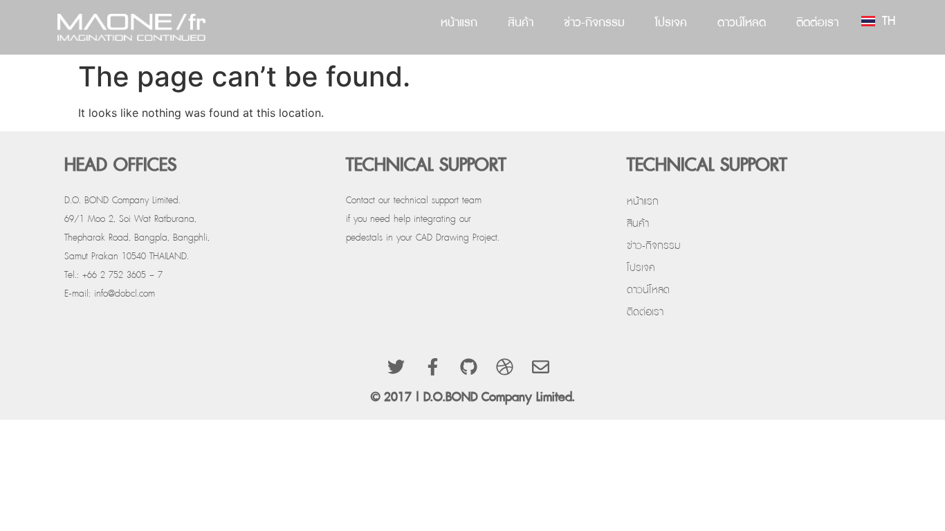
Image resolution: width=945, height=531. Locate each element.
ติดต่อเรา (817, 22)
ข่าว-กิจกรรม (594, 22)
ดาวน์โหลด (741, 22)
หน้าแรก (459, 22)
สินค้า (520, 22)
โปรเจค (671, 22)
